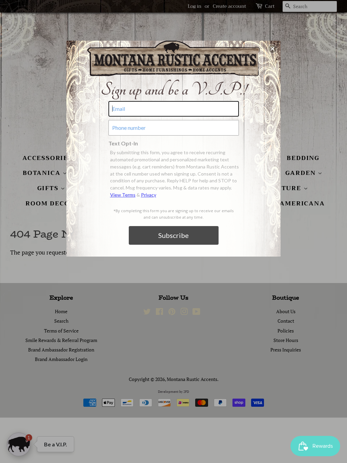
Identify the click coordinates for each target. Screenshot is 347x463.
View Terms (123, 195)
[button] (272, 49)
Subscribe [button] (173, 235)
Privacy (148, 195)
